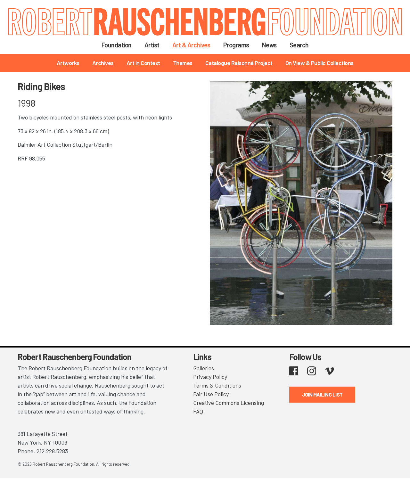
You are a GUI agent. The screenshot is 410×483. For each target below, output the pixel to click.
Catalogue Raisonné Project (239, 62)
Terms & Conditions (217, 385)
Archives (103, 62)
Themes (183, 62)
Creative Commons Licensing (228, 402)
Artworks (68, 62)
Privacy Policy (210, 376)
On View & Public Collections (319, 62)
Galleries (203, 368)
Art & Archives (191, 45)
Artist (152, 45)
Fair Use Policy (211, 393)
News (269, 45)
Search (299, 45)
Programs (236, 45)
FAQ (198, 411)
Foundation (117, 45)
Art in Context (143, 62)
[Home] (205, 22)
